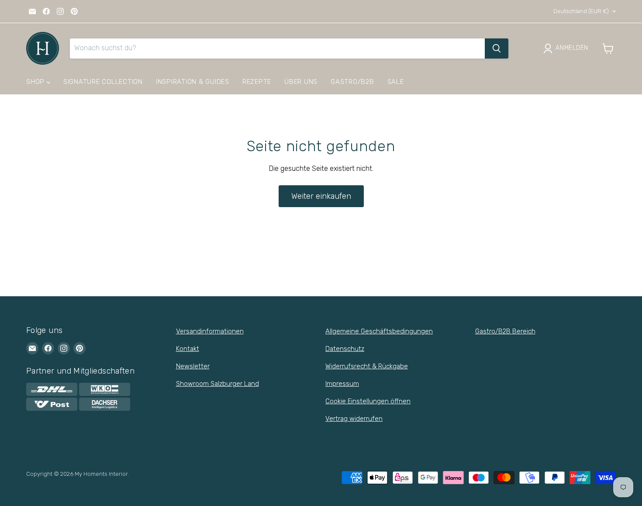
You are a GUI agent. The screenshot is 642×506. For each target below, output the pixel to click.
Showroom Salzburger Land (217, 384)
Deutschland (581, 11)
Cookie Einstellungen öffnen (368, 401)
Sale (395, 82)
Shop (36, 82)
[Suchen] (496, 48)
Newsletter (193, 366)
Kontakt (187, 349)
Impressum (342, 384)
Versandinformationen (210, 331)
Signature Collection (103, 82)
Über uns (301, 82)
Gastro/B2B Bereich (505, 331)
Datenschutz (344, 349)
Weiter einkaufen (321, 196)
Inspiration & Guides (192, 82)
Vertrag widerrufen (354, 419)
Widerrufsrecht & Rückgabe (366, 366)
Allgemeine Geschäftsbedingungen (379, 331)
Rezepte (256, 82)
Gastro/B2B (352, 82)
